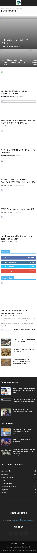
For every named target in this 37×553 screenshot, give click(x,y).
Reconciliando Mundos (9, 46)
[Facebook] (11, 533)
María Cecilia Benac (7, 126)
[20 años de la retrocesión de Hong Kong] (6, 442)
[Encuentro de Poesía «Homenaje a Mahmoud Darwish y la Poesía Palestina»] (6, 452)
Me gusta (31, 258)
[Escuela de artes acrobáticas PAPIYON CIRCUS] (18, 79)
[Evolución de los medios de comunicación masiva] (18, 295)
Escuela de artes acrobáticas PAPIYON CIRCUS (15, 92)
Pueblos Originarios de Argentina (24, 329)
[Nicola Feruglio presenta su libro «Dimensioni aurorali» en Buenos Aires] (6, 391)
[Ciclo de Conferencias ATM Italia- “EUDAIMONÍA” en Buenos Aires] (6, 402)
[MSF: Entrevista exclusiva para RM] (18, 198)
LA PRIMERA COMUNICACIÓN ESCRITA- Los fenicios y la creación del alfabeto (22, 361)
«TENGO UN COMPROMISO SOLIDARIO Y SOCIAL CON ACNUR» (18, 181)
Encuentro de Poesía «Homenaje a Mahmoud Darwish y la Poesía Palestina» (24, 451)
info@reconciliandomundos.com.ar (23, 520)
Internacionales (6, 471)
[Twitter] (21, 533)
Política (3, 480)
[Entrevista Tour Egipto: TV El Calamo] (18, 33)
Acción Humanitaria (7, 477)
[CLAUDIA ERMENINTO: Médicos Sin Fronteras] (18, 139)
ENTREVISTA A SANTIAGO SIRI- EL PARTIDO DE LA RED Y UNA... (18, 121)
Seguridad (4, 490)
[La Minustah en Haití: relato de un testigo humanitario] (18, 225)
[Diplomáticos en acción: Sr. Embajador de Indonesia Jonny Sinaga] (15, 60)
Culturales (4, 474)
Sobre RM (14, 543)
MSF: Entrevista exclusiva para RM (17, 209)
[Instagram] (16, 533)
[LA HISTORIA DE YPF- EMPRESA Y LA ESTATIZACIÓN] (6, 342)
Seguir (32, 262)
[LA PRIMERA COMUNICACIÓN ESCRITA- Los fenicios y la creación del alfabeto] (6, 362)
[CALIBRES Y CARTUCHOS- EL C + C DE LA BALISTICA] (6, 352)
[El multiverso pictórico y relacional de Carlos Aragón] (6, 412)
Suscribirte (31, 271)
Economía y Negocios (8, 483)
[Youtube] (26, 533)
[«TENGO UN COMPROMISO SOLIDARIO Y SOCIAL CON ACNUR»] (18, 168)
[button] (34, 3)
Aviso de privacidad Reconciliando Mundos (18, 547)
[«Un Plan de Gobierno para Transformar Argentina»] (6, 432)
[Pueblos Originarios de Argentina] (6, 332)
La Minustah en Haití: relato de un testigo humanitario (17, 237)
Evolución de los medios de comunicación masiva (14, 311)
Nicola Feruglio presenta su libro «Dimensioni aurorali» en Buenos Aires (24, 390)
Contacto (21, 543)
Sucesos (4, 493)
